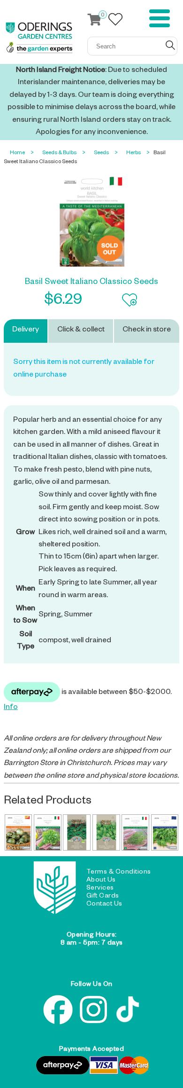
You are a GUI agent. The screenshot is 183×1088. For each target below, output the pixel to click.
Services (100, 888)
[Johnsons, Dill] (165, 833)
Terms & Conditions (118, 872)
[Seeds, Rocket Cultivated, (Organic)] (76, 833)
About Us (101, 880)
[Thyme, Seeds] (135, 833)
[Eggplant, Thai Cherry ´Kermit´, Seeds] (18, 833)
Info (11, 708)
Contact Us (104, 904)
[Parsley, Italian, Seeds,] (47, 833)
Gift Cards (102, 896)
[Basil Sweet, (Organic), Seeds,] (106, 833)
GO (170, 45)
